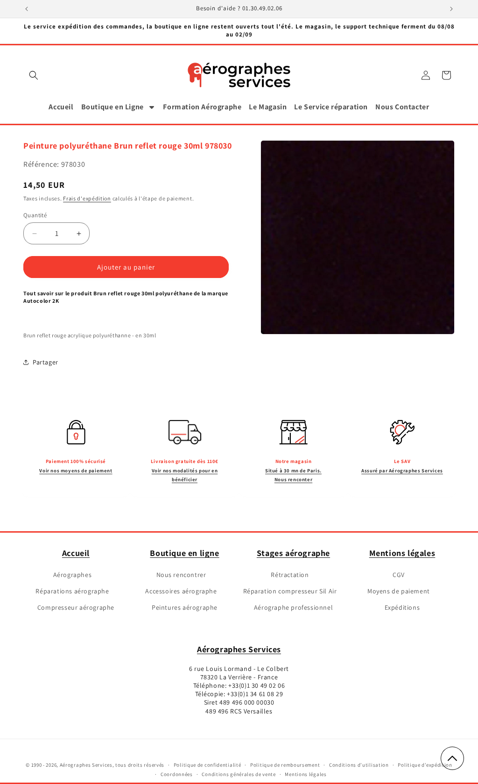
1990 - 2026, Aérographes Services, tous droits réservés (97, 765)
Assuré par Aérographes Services (402, 470)
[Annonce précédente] (26, 9)
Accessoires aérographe (181, 591)
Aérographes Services (239, 649)
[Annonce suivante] (451, 9)
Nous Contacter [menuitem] (402, 107)
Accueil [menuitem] (61, 107)
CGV (399, 574)
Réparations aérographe (72, 591)
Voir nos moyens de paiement (75, 470)
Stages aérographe (293, 553)
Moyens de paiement (398, 591)
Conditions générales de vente (238, 774)
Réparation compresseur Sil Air (290, 591)
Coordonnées (177, 774)
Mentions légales (402, 553)
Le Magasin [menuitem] (268, 107)
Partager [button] (45, 362)
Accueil (76, 553)
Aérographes (72, 574)
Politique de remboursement (285, 765)
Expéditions (402, 607)
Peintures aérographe (185, 607)
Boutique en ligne (184, 553)
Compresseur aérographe (75, 607)
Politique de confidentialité (207, 765)
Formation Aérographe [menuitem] (202, 107)
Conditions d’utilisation (359, 765)
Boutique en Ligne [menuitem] (112, 107)
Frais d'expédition (87, 198)
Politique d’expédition (425, 765)
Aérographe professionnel (293, 607)
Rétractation (290, 574)
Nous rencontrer (181, 574)
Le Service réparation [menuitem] (331, 107)
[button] (33, 75)
